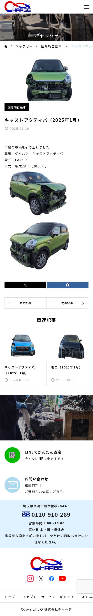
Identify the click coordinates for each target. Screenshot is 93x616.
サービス (48, 597)
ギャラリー (68, 597)
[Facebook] (52, 578)
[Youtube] (62, 578)
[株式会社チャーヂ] (18, 7)
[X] (41, 578)
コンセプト (28, 597)
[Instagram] (30, 578)
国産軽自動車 (17, 107)
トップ (10, 597)
